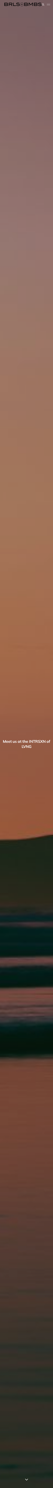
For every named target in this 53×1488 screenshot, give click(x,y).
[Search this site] (43, 4)
